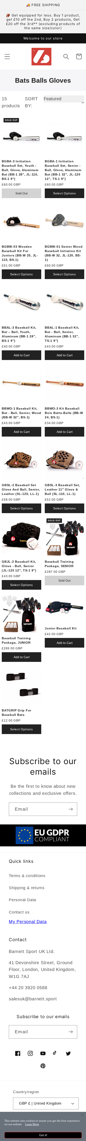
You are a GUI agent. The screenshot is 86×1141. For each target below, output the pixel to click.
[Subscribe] (70, 809)
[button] (7, 56)
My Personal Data (28, 921)
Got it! (43, 1135)
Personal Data (22, 900)
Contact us (19, 912)
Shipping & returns (27, 888)
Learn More (32, 1124)
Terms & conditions (27, 876)
